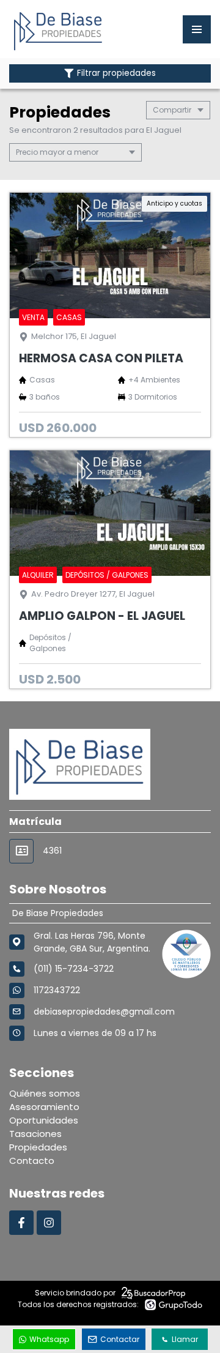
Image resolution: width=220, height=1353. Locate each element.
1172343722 (57, 990)
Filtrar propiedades (116, 73)
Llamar (185, 1339)
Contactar (119, 1339)
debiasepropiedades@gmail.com (104, 1011)
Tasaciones (35, 1133)
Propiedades (38, 1147)
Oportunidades (43, 1120)
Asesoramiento (44, 1106)
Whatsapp (49, 1339)
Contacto (31, 1160)
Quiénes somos (44, 1093)
